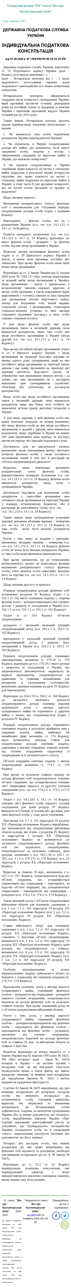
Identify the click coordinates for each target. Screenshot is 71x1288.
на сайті (31, 1215)
